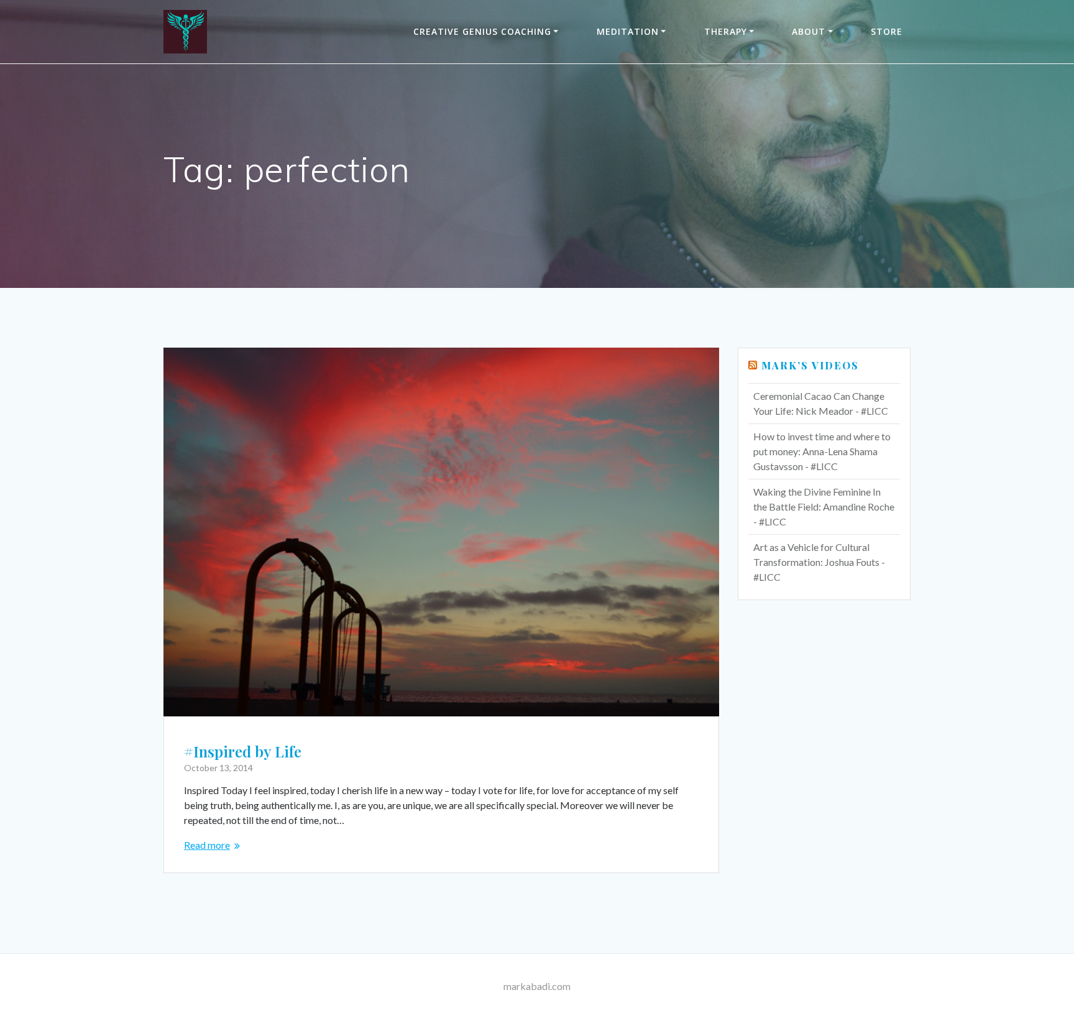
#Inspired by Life (242, 751)
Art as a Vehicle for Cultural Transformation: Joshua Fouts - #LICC (819, 562)
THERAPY (725, 31)
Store (886, 31)
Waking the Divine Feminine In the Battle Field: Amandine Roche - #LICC (823, 506)
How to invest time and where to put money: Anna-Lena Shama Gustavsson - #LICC (822, 451)
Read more (207, 845)
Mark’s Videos (810, 365)
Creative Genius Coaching (482, 31)
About (808, 31)
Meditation (628, 31)
